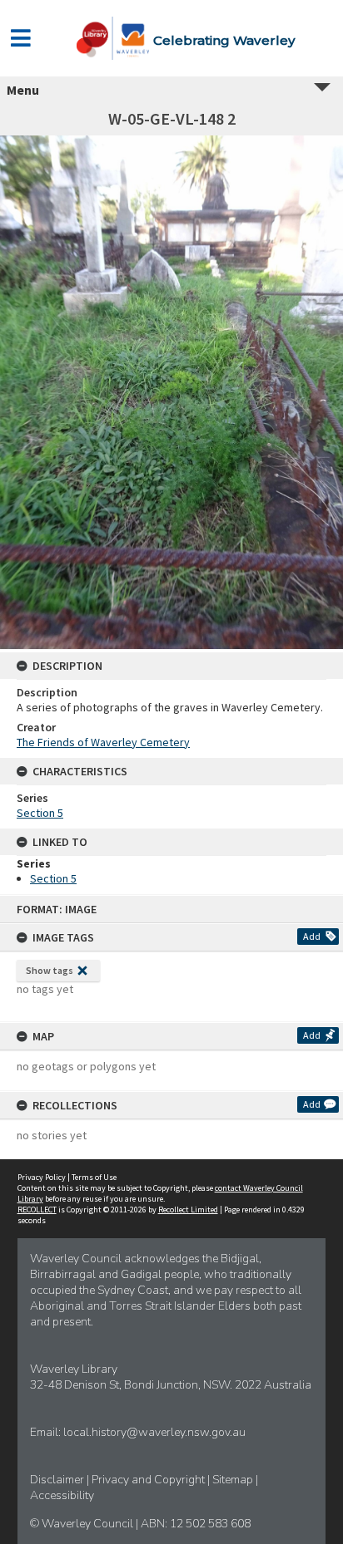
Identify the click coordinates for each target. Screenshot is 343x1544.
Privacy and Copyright (149, 1479)
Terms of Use (94, 1177)
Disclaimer (58, 1479)
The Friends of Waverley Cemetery (103, 742)
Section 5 (40, 812)
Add (312, 936)
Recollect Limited (188, 1209)
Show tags (49, 970)
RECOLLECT (37, 1209)
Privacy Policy (41, 1177)
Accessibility (62, 1495)
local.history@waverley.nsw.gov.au (154, 1432)
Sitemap (234, 1479)
